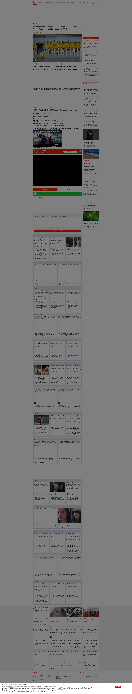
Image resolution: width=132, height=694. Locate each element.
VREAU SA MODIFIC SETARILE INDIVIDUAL (118, 690)
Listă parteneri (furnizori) (60, 689)
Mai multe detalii (11, 687)
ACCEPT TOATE (118, 686)
